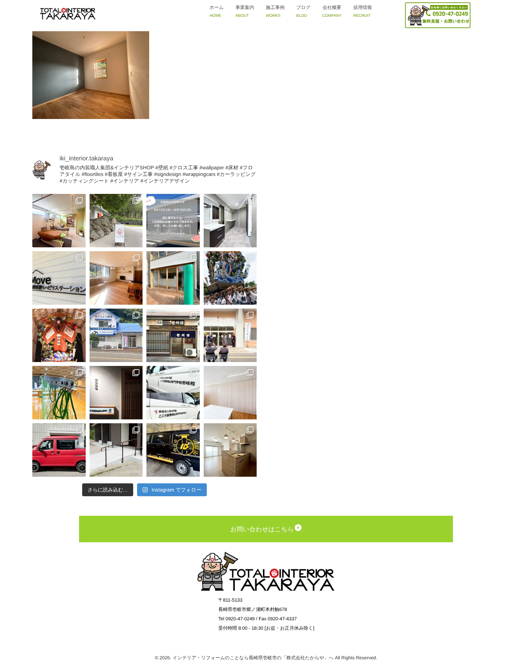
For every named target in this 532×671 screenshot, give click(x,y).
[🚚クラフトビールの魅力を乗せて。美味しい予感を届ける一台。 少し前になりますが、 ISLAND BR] (173, 450)
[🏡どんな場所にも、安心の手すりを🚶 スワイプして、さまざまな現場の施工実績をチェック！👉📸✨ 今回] (116, 450)
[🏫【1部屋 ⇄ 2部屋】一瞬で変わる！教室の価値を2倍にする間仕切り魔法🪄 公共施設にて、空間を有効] (230, 392)
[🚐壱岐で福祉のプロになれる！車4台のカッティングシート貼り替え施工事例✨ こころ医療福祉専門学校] (173, 392)
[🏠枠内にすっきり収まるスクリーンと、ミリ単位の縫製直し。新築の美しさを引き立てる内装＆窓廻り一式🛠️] (116, 278)
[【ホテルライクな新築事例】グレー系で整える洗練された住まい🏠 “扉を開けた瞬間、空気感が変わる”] (230, 220)
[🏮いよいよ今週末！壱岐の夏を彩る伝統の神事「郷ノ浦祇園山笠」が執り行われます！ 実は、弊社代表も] (59, 335)
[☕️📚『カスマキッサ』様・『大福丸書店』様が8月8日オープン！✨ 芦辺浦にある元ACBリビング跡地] (173, 278)
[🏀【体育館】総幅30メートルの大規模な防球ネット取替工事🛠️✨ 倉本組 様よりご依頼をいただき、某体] (59, 392)
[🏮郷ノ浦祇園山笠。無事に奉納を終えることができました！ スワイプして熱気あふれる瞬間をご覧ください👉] (230, 278)
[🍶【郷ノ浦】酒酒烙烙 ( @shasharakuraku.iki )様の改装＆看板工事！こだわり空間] (116, 392)
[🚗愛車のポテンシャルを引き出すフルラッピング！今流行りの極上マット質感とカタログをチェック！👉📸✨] (59, 450)
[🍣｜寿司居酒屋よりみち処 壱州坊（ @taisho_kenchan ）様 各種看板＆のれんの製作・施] (173, 335)
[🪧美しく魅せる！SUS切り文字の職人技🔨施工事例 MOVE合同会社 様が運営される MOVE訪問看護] (59, 278)
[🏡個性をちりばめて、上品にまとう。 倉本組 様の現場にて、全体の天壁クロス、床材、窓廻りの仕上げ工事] (230, 450)
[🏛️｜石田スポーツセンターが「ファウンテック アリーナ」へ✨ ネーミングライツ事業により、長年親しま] (230, 335)
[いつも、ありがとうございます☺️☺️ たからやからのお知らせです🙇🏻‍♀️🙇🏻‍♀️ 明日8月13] (173, 220)
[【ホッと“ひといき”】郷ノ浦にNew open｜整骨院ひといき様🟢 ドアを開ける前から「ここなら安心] (59, 220)
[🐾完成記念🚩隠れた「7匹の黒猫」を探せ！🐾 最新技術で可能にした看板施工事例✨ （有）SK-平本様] (116, 335)
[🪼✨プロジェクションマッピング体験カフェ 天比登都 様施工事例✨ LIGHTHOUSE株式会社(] (116, 220)
